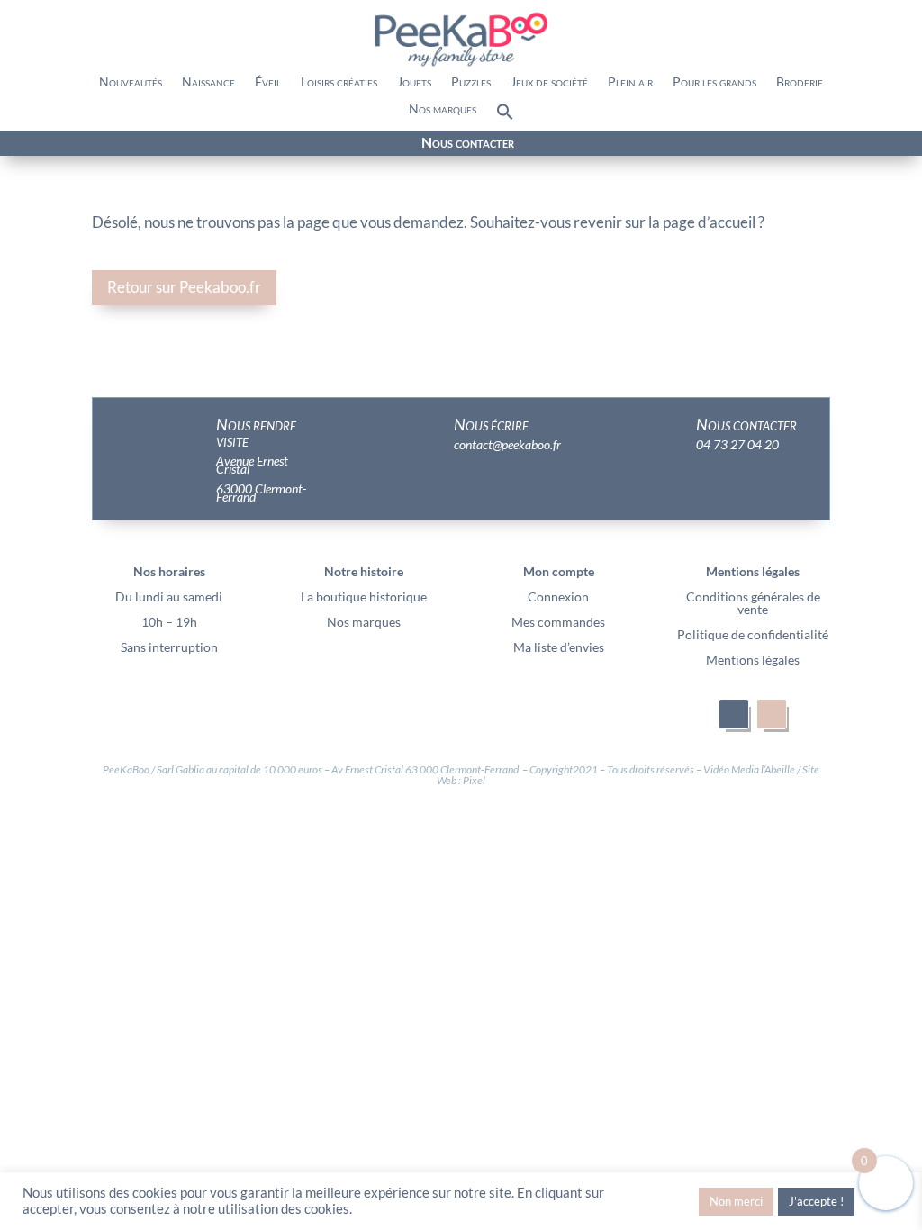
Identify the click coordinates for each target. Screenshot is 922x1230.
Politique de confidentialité (752, 634)
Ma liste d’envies (558, 647)
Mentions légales (753, 659)
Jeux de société (549, 82)
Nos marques (442, 109)
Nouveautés (130, 82)
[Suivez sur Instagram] (153, 144)
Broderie (799, 82)
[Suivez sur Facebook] (120, 144)
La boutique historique (364, 596)
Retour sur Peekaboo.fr (184, 286)
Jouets (414, 82)
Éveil (268, 82)
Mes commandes (558, 621)
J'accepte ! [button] (816, 1201)
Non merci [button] (736, 1201)
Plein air (630, 82)
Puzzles (471, 82)
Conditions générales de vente (753, 603)
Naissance (208, 82)
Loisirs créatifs (339, 82)
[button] (505, 116)
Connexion (558, 596)
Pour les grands (714, 82)
